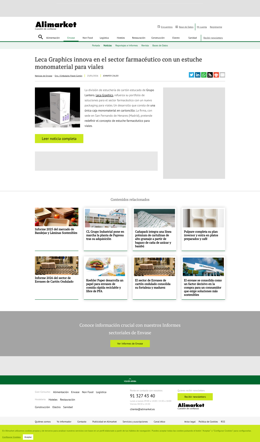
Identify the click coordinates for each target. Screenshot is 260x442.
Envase (71, 37)
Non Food (88, 37)
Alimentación (53, 37)
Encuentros (167, 26)
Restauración (138, 37)
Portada (96, 45)
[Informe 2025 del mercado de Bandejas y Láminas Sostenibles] (56, 229)
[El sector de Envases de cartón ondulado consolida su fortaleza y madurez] (154, 277)
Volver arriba (130, 381)
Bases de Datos (160, 45)
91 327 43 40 (142, 396)
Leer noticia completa (59, 138)
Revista (145, 45)
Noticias (108, 45)
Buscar (40, 37)
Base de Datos (186, 26)
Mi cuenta (202, 26)
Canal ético (159, 421)
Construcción (158, 37)
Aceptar (28, 437)
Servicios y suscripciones (135, 421)
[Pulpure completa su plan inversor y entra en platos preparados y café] (203, 229)
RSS (223, 421)
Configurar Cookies (11, 437)
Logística (104, 37)
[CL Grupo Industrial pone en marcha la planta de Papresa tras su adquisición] (105, 229)
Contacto (81, 421)
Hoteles (121, 37)
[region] (130, 433)
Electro (176, 37)
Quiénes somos (43, 421)
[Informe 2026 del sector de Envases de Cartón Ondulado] (56, 277)
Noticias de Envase (43, 75)
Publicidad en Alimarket (104, 421)
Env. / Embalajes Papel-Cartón (68, 75)
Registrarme (216, 26)
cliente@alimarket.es (142, 409)
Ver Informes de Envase (130, 343)
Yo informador (64, 421)
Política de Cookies (208, 421)
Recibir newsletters (213, 37)
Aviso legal (190, 421)
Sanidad (192, 37)
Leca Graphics (104, 95)
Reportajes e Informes (126, 45)
